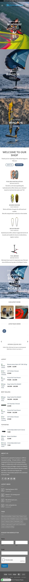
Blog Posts (17, 577)
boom (14, 516)
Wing (12, 526)
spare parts (9, 524)
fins (5, 518)
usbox (3, 526)
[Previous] (1, 341)
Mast (12, 521)
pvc (22, 521)
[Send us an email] (11, 478)
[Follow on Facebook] (2, 478)
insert (3, 521)
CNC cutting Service (11, 505)
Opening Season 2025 (14, 344)
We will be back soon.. (11, 499)
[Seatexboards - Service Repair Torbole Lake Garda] (14, 5)
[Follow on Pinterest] (14, 478)
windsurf (8, 526)
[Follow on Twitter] (8, 478)
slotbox (3, 524)
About (11, 577)
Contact (23, 577)
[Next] (27, 341)
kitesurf (7, 521)
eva (25, 516)
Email (3, 549)
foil (8, 518)
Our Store (6, 577)
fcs (2, 518)
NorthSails (17, 521)
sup (14, 524)
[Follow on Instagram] (5, 478)
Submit (4, 566)
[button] (2, 5)
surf (17, 524)
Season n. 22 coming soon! (12, 494)
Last (16, 545)
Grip (21, 518)
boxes (21, 516)
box (18, 516)
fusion (17, 518)
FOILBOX (12, 518)
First (2, 545)
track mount (22, 524)
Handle (25, 518)
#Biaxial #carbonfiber (7, 516)
